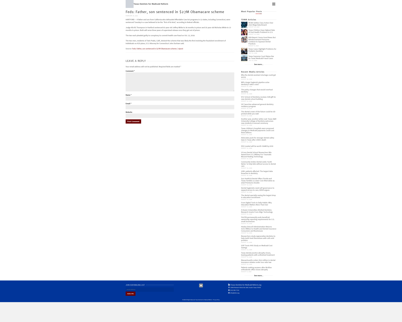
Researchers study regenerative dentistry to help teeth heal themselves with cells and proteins (258, 238)
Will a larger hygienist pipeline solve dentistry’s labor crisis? (255, 83)
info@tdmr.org (234, 293)
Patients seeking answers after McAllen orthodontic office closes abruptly (256, 268)
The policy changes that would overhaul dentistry (257, 90)
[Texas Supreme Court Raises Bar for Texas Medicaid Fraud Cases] (244, 58)
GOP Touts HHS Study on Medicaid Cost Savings (256, 246)
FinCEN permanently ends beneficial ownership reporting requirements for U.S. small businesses (257, 219)
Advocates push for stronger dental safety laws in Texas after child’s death (257, 139)
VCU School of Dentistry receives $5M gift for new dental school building (258, 98)
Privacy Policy (216, 299)
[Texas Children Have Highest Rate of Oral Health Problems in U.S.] (244, 32)
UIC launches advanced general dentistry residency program (257, 105)
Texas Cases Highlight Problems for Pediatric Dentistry (262, 50)
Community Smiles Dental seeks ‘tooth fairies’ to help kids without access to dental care (258, 164)
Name (129, 95)
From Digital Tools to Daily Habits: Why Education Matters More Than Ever (256, 203)
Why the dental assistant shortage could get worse (258, 76)
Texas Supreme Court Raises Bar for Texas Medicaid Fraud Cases (261, 57)
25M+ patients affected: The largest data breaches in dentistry (257, 172)
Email (128, 103)
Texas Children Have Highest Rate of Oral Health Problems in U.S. (261, 31)
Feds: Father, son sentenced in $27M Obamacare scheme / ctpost (157, 48)
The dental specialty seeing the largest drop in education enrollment (258, 196)
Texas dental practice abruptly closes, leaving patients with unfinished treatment (258, 254)
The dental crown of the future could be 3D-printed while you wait (258, 112)
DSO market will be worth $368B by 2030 (257, 146)
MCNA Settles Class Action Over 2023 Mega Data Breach (260, 24)
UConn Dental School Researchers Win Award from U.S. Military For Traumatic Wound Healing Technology (256, 154)
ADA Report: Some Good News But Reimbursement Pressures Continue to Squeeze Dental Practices (262, 40)
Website (129, 112)
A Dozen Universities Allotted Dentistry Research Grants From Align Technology (257, 211)
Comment (130, 71)
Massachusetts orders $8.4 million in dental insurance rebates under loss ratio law (258, 261)
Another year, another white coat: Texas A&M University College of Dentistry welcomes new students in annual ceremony (258, 121)
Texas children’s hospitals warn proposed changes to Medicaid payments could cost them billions (257, 130)
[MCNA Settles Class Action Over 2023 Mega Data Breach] (244, 25)
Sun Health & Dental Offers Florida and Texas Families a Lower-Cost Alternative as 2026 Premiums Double (258, 180)
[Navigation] (273, 4)
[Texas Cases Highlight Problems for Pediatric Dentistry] (244, 51)
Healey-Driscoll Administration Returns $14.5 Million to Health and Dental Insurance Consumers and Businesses (258, 228)
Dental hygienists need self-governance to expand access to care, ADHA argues (257, 189)
